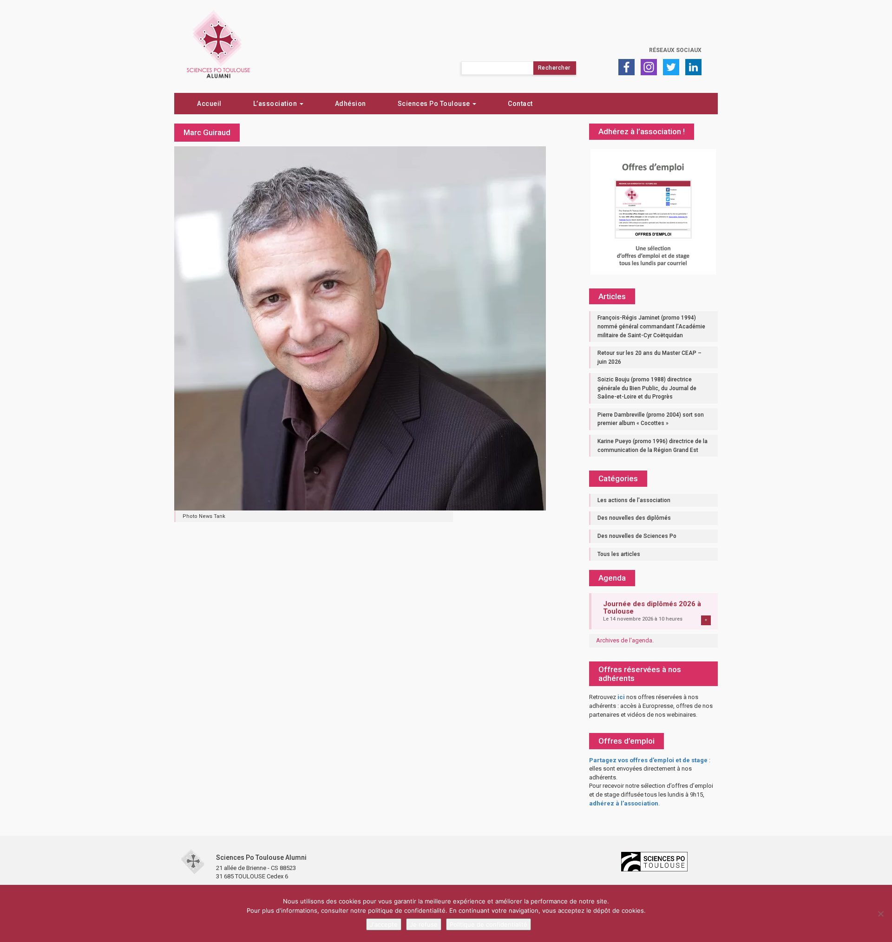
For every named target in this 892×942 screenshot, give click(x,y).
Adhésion (350, 103)
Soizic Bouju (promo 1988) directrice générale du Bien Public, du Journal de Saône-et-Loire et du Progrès (646, 388)
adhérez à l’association (623, 803)
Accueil (209, 103)
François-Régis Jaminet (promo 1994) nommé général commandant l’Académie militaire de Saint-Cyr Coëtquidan (651, 326)
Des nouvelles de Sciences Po (636, 536)
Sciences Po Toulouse (435, 103)
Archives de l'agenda (624, 640)
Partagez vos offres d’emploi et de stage (648, 760)
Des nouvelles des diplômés (634, 518)
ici (621, 696)
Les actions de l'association (633, 500)
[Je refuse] (880, 913)
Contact (520, 103)
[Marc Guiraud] (360, 327)
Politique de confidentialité (488, 924)
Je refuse (424, 924)
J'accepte (384, 924)
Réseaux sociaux (675, 50)
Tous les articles (618, 554)
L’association (276, 103)
